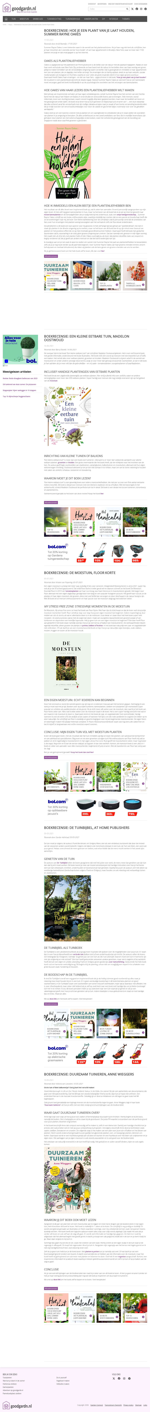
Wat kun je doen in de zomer (14, 1381)
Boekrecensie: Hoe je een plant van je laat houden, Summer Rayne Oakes (34, 24)
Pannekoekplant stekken (12, 1393)
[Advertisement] (95, 310)
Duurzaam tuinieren (52, 1105)
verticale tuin (78, 954)
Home (4, 24)
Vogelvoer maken (62, 1381)
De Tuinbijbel (62, 863)
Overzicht (92, 4)
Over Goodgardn (140, 4)
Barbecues (38, 19)
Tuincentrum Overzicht (113, 1405)
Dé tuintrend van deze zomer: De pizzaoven (19, 384)
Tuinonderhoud (73, 19)
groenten (61, 462)
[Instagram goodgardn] (141, 9)
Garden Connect (96, 1405)
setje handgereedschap (126, 214)
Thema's (126, 19)
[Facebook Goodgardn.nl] (137, 9)
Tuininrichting (54, 19)
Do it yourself (61, 1377)
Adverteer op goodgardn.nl (13, 1390)
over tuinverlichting (116, 962)
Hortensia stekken (10, 1384)
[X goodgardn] (132, 9)
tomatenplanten (72, 591)
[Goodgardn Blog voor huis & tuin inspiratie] (32, 7)
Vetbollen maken (62, 1384)
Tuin (14, 19)
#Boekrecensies (51, 256)
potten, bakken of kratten (92, 625)
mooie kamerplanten (52, 214)
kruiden (71, 462)
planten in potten (92, 1251)
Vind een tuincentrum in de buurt (120, 4)
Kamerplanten (91, 19)
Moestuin (24, 19)
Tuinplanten (7, 1377)
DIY (103, 19)
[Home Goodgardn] (6, 19)
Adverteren (102, 4)
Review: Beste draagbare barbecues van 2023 (20, 378)
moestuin (53, 380)
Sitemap (138, 1405)
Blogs (10, 24)
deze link (53, 999)
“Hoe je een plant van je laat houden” (131, 77)
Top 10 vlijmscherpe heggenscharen (16, 396)
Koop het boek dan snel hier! (82, 752)
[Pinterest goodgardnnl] (145, 9)
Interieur (113, 19)
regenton (122, 1256)
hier (102, 251)
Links (145, 1405)
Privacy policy (128, 1405)
